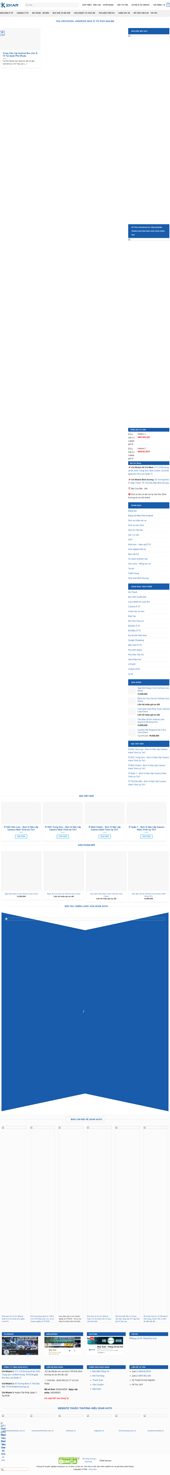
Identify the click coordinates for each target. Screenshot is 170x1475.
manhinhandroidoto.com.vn (14, 1431)
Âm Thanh (36, 13)
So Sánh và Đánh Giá (137, 559)
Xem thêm (21, 836)
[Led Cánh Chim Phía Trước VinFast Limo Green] (106, 871)
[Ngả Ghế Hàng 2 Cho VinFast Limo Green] (21, 871)
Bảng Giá (132, 511)
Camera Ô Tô (22, 13)
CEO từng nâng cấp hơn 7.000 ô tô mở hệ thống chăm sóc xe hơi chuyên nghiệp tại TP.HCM (42, 1318)
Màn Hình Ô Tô (6, 13)
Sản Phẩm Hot (134, 659)
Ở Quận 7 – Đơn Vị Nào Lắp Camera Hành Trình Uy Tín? (147, 775)
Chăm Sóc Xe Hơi (136, 611)
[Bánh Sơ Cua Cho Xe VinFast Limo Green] (64, 871)
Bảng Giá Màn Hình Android (140, 516)
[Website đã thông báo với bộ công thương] (88, 1461)
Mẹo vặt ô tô (133, 554)
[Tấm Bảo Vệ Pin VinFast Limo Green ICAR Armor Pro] (149, 871)
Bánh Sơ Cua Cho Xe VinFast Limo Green (63, 894)
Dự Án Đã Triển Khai (137, 635)
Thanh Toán (97, 1380)
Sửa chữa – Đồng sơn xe (139, 564)
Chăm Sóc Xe (124, 13)
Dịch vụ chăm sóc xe (137, 520)
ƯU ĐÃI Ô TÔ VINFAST (141, 5)
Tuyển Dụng (108, 5)
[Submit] (77, 5)
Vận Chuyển (98, 1385)
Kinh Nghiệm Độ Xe (137, 549)
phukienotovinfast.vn (156, 1431)
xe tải (130, 674)
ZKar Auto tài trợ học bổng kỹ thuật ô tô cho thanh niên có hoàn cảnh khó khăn (99, 1318)
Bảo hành (96, 1389)
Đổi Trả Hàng (98, 1376)
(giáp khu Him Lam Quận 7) (140, 474)
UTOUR (131, 664)
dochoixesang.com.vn (127, 1431)
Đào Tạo (97, 5)
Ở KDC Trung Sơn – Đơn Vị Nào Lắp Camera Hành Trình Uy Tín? (148, 759)
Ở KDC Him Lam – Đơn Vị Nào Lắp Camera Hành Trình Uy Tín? (147, 751)
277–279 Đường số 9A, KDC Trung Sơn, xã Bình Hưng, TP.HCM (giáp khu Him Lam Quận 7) (21, 1374)
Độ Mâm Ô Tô (134, 631)
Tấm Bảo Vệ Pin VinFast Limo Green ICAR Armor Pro (148, 895)
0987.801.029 (145, 1376)
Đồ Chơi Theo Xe (141, 13)
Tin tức (154, 13)
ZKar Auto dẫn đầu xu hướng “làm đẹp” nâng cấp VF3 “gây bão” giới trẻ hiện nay (127, 1318)
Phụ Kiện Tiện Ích (106, 13)
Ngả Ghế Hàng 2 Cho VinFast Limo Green (21, 894)
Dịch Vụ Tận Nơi (135, 530)
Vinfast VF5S (134, 669)
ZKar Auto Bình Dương (138, 578)
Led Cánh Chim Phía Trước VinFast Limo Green (106, 895)
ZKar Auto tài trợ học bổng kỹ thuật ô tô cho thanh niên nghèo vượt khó (13, 1318)
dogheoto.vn (99, 1431)
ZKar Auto (93, 1469)
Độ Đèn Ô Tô (134, 626)
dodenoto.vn (71, 1431)
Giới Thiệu (87, 5)
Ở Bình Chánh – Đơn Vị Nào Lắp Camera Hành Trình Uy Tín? (146, 767)
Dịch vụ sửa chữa (136, 525)
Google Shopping (136, 640)
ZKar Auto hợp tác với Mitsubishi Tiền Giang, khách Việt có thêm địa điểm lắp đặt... (155, 1318)
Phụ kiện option (135, 650)
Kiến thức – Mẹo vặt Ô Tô (139, 544)
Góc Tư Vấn (122, 5)
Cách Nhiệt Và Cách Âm (84, 13)
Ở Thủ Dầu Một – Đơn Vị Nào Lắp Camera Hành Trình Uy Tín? (147, 783)
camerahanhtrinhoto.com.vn (42, 1431)
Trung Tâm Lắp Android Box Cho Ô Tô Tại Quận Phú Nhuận (20, 54)
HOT (130, 540)
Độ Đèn (46, 13)
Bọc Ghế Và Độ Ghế (61, 13)
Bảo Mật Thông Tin (100, 1371)
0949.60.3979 (145, 1371)
